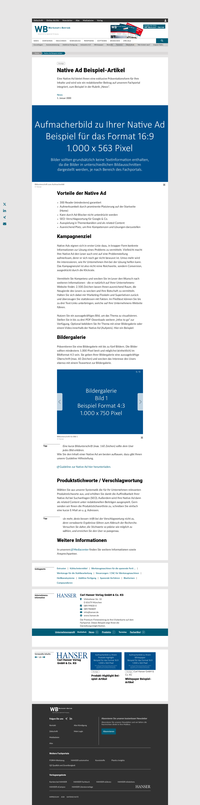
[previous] (59, 402)
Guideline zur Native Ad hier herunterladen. (85, 467)
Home (37, 53)
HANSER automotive (80, 760)
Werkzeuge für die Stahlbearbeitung (74, 573)
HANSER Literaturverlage (82, 787)
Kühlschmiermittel (78, 568)
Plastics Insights (118, 760)
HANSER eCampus (57, 787)
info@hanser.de (91, 612)
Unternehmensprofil (65, 632)
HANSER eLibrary (103, 782)
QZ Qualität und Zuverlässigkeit (62, 765)
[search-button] (162, 40)
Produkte (106, 632)
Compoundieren (65, 583)
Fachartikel (135, 632)
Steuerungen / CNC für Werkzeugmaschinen (117, 573)
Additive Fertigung (87, 578)
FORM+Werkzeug (56, 760)
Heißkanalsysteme (66, 578)
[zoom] (164, 185)
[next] (140, 402)
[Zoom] (142, 438)
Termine (123, 632)
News (60, 95)
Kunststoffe (100, 760)
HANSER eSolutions (126, 782)
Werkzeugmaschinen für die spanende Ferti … (113, 568)
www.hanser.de (91, 616)
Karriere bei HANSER (58, 782)
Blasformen (129, 578)
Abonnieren (108, 731)
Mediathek (82, 632)
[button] (100, 401)
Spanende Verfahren (110, 578)
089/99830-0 (90, 606)
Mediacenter (81, 549)
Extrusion (61, 568)
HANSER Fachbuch (81, 782)
